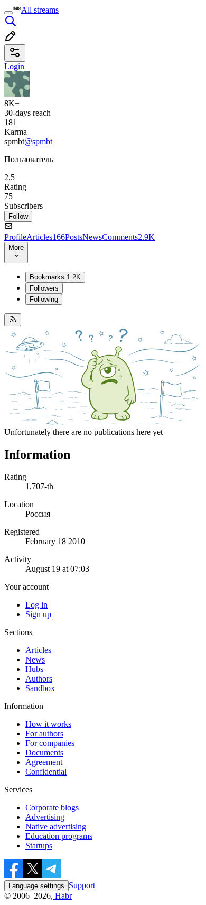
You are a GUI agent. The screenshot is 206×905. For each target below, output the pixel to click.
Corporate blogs (52, 807)
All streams (40, 9)
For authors (44, 733)
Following (44, 299)
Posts (73, 236)
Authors (38, 678)
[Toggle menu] (8, 12)
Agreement (43, 762)
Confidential (46, 771)
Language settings (36, 886)
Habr (62, 895)
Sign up (38, 614)
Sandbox (40, 688)
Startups (38, 845)
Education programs (58, 836)
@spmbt (38, 141)
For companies (49, 743)
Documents (44, 752)
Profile (15, 236)
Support (82, 885)
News (92, 236)
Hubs (34, 669)
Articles (45, 236)
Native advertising (55, 826)
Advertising (44, 817)
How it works (48, 724)
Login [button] (14, 66)
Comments (128, 236)
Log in (36, 604)
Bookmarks (55, 277)
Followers (44, 288)
